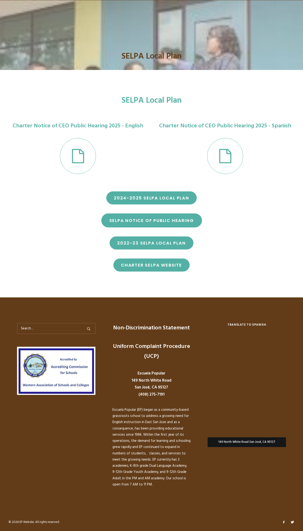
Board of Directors (217, 21)
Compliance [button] (181, 21)
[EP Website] (23, 21)
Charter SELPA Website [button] (151, 265)
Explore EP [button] (113, 21)
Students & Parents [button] (147, 21)
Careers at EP (253, 21)
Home (50, 21)
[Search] (56, 328)
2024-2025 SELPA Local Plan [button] (151, 198)
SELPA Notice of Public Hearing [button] (151, 220)
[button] (78, 156)
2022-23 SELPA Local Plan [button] (151, 243)
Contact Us (283, 21)
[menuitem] (52, 21)
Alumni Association (80, 21)
